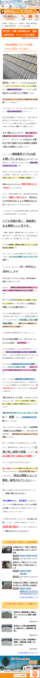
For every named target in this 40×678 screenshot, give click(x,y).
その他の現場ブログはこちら (28, 653)
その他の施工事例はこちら (28, 597)
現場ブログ (13, 23)
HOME (4, 23)
